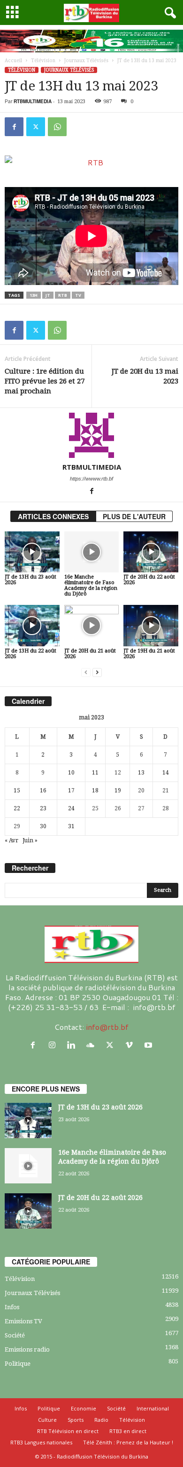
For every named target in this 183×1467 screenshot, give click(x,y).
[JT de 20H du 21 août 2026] (91, 625)
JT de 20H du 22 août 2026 (149, 580)
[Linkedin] (73, 1045)
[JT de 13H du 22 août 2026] (32, 625)
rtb (62, 295)
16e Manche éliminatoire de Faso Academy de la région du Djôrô (90, 585)
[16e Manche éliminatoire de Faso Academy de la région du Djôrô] (91, 551)
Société (15, 1335)
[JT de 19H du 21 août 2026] (150, 625)
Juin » (30, 840)
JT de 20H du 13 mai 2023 (145, 376)
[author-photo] (91, 435)
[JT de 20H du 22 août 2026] (150, 551)
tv (78, 295)
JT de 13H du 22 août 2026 (30, 654)
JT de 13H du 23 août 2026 (30, 580)
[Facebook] (14, 126)
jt (48, 295)
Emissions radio (27, 1349)
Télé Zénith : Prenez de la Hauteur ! (128, 1442)
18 (95, 790)
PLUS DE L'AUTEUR (134, 516)
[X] (35, 126)
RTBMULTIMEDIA (33, 101)
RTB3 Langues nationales (41, 1442)
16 (43, 790)
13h (34, 295)
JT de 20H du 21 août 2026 (90, 654)
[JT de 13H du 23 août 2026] (32, 551)
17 (71, 790)
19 (117, 790)
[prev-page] (86, 672)
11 (95, 772)
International (153, 1408)
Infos (12, 1307)
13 (141, 772)
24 (71, 808)
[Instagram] (54, 1045)
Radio (101, 1419)
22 (17, 808)
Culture (47, 1419)
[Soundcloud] (92, 1045)
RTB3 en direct (127, 1430)
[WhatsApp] (57, 126)
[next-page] (97, 672)
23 (43, 808)
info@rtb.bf (107, 1026)
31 (71, 826)
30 (43, 826)
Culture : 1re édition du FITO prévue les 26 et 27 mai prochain (44, 381)
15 (17, 790)
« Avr (11, 840)
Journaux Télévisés (86, 60)
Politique (17, 1363)
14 (165, 772)
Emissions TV (23, 1321)
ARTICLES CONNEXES (53, 516)
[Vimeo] (131, 1045)
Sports (76, 1419)
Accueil (13, 60)
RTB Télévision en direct (68, 1430)
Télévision (43, 60)
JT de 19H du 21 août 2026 (149, 654)
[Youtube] (149, 1045)
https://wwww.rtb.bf (91, 478)
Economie (83, 1408)
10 (71, 772)
